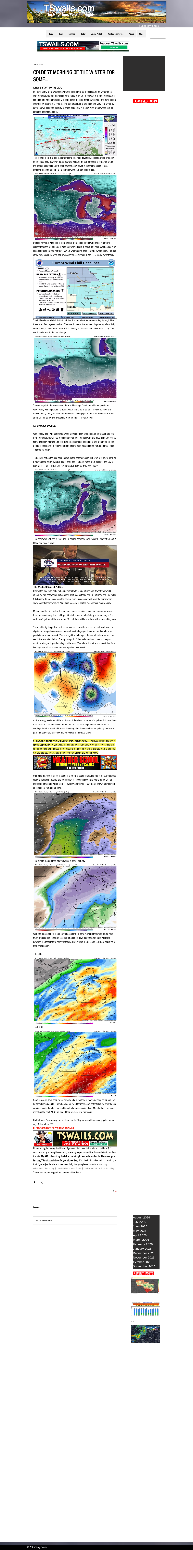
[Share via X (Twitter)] (41, 1182)
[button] (61, 33)
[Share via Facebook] (34, 1182)
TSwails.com (69, 8)
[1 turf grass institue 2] (144, 73)
